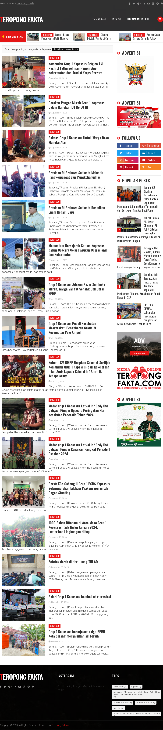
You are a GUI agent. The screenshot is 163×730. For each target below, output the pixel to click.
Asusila (116, 708)
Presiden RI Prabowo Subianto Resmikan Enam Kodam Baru (77, 209)
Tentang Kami (99, 19)
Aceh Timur (118, 687)
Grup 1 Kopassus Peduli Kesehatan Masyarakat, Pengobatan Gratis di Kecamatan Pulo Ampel (72, 327)
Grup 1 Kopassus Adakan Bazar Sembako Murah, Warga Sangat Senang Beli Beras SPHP (77, 289)
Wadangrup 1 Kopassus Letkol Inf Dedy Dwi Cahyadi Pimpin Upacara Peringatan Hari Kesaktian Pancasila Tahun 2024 (78, 410)
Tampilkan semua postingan (66, 49)
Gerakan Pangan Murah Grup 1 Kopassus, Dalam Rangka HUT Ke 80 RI (77, 104)
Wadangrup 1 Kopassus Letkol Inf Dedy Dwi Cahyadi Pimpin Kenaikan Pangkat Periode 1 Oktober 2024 (79, 449)
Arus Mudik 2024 (121, 702)
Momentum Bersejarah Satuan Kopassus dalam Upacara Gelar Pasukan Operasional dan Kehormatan (78, 250)
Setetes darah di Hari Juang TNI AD (73, 561)
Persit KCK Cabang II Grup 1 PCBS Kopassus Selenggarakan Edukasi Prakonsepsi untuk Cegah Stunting (79, 488)
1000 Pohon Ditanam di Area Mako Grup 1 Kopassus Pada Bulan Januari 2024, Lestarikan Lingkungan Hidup (77, 527)
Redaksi (116, 19)
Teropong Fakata (60, 725)
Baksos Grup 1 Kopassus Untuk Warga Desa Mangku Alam (79, 139)
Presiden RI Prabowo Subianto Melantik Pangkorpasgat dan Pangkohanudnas (76, 174)
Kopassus (55, 58)
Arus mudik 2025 (144, 702)
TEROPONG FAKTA (21, 19)
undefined (48, 35)
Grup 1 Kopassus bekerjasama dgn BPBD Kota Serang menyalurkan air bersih (77, 633)
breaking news (14, 37)
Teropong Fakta (25, 3)
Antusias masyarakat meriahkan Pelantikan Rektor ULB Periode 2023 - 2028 (136, 693)
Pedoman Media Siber (138, 19)
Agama (134, 687)
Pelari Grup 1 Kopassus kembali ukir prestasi (80, 596)
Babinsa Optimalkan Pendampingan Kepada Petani (136, 714)
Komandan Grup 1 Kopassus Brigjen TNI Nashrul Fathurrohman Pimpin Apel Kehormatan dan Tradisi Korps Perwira (76, 68)
